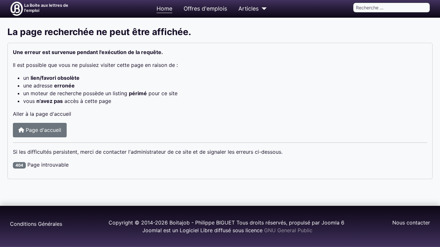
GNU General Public (288, 230)
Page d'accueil (42, 130)
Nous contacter (411, 222)
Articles (248, 8)
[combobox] (391, 8)
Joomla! (152, 230)
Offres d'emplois (205, 8)
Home (164, 8)
